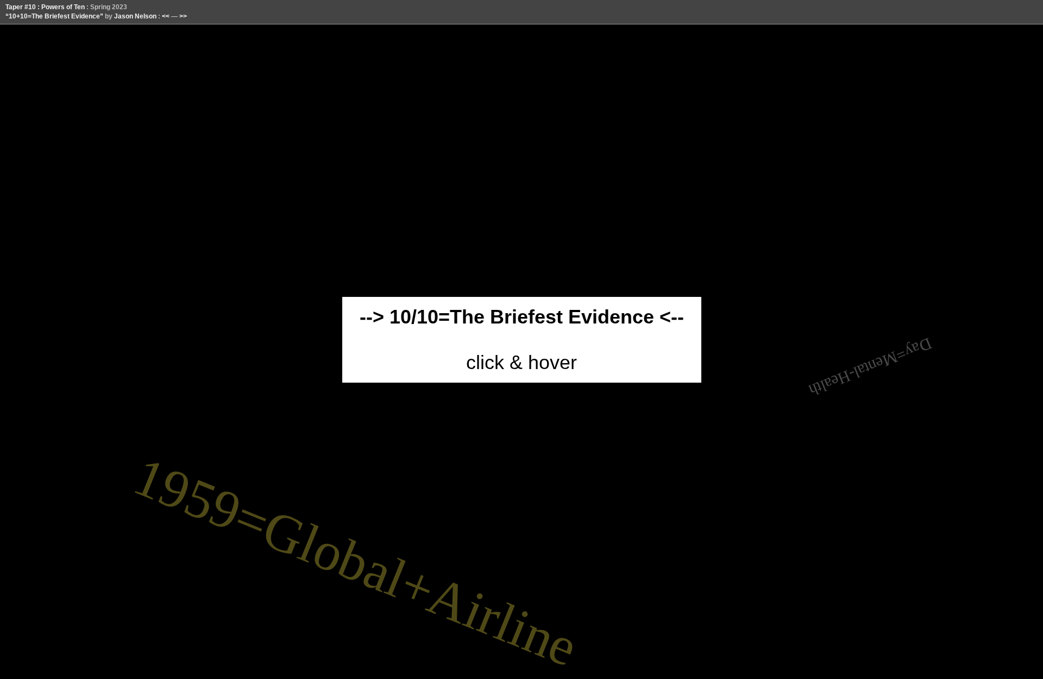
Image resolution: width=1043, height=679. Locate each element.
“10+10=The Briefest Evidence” (54, 16)
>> (183, 16)
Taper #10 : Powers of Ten (45, 7)
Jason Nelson (135, 16)
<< (165, 16)
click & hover (522, 339)
